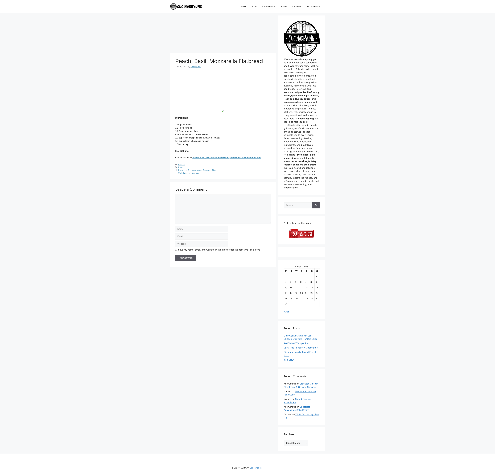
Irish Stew (289, 360)
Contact (283, 6)
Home (243, 6)
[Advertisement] (223, 33)
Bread (180, 167)
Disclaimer (297, 6)
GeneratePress (256, 468)
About (254, 6)
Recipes (181, 164)
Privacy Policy (313, 6)
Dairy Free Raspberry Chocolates (301, 347)
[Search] (316, 205)
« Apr (286, 311)
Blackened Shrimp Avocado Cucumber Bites (197, 170)
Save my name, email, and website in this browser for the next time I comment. (219, 249)
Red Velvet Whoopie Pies (297, 343)
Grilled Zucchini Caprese (188, 173)
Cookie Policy (268, 6)
